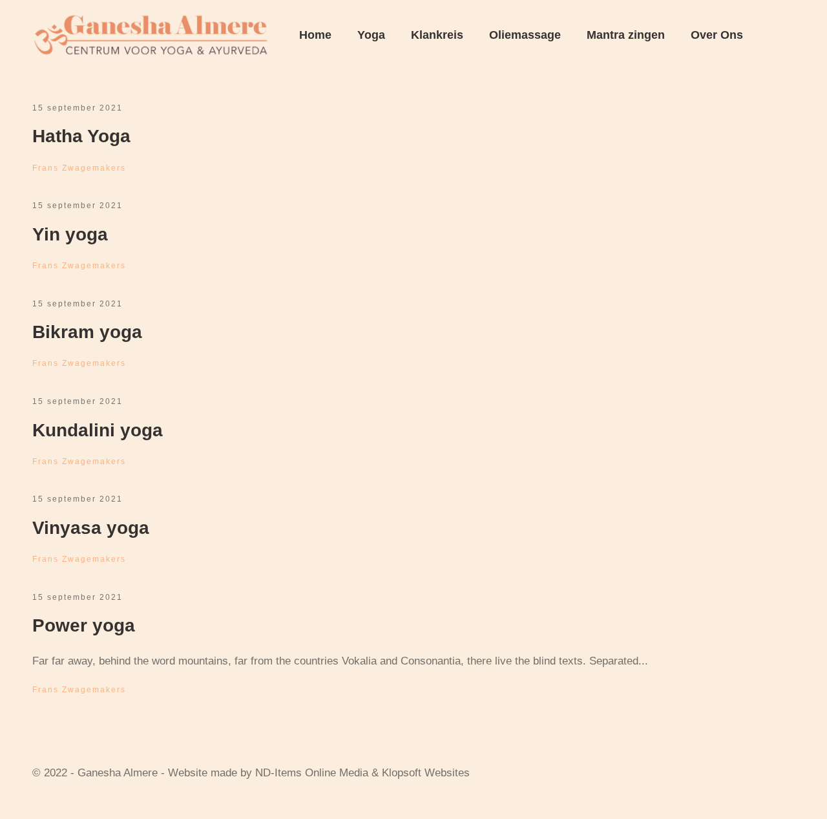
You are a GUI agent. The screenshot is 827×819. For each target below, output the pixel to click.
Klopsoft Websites (426, 773)
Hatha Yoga (81, 136)
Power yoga (83, 625)
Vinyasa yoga (90, 528)
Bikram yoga (87, 332)
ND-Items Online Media (311, 773)
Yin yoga (70, 234)
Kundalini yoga (97, 430)
